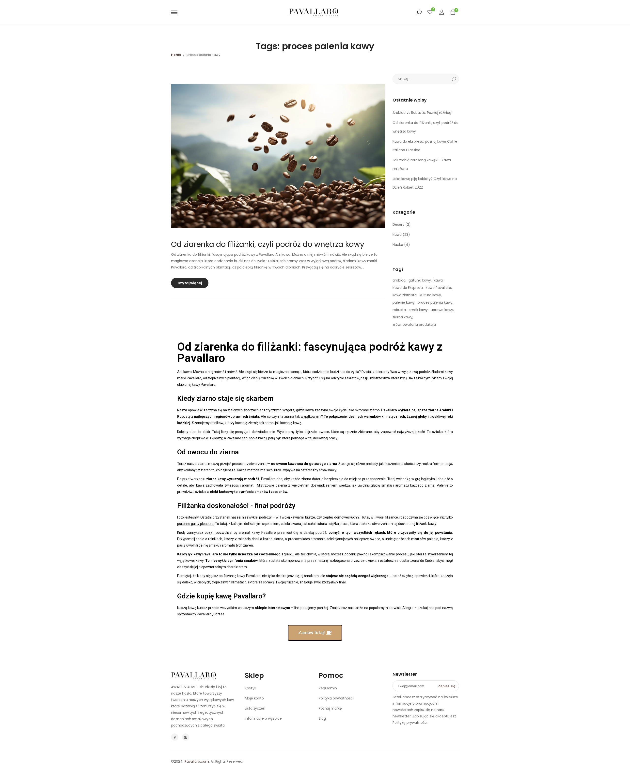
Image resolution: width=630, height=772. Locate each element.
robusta (399, 309)
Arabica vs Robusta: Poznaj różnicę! (422, 112)
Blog (322, 718)
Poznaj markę (330, 708)
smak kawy (418, 309)
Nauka (398, 244)
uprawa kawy (442, 309)
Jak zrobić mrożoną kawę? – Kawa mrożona (422, 164)
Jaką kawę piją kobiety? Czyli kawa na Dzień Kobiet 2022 (425, 183)
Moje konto (254, 698)
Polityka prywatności (336, 698)
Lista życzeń (255, 708)
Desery (398, 224)
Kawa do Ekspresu (408, 287)
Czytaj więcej (190, 281)
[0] (452, 12)
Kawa (397, 234)
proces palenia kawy (435, 302)
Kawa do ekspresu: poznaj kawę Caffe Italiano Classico (425, 145)
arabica (399, 280)
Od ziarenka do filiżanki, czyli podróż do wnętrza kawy (267, 244)
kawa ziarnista (405, 295)
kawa (438, 280)
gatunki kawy (420, 280)
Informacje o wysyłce (263, 718)
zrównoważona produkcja (414, 324)
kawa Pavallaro (438, 287)
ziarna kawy (402, 317)
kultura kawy (430, 295)
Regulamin (328, 688)
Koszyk (250, 688)
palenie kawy (404, 302)
